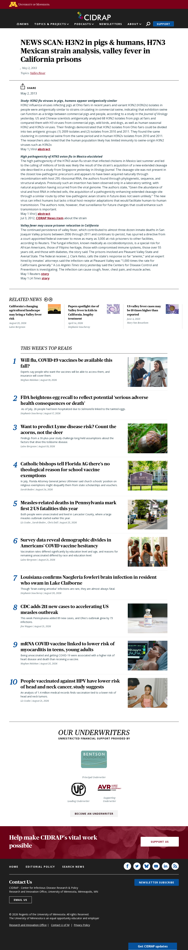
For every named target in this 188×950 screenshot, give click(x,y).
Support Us (160, 841)
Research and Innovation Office (28, 925)
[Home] (94, 15)
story (45, 274)
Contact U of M (60, 925)
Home (13, 866)
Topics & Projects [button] (50, 24)
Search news (73, 866)
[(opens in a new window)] (29, 4)
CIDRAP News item (50, 218)
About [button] (133, 24)
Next (51, 299)
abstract (44, 149)
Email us (20, 900)
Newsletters (110, 24)
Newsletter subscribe (156, 882)
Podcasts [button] (82, 24)
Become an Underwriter (94, 813)
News (24, 24)
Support (163, 24)
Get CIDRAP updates (153, 946)
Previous (46, 299)
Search (148, 24)
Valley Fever (37, 73)
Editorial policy (40, 866)
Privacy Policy (82, 925)
